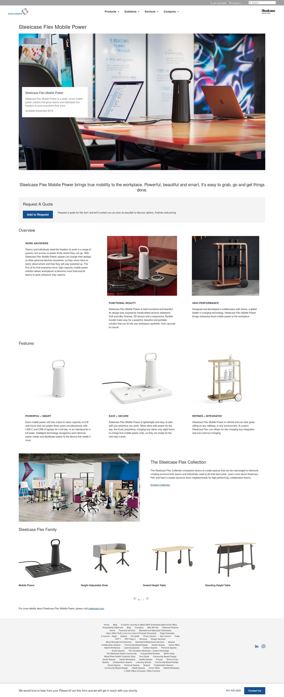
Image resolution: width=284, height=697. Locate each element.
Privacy (159, 659)
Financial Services (127, 630)
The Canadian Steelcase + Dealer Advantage (148, 650)
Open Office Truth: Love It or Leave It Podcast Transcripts (131, 633)
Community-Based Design (136, 644)
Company (170, 11)
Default (123, 636)
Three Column (149, 636)
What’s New (169, 653)
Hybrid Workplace (112, 647)
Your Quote (144, 656)
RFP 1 (118, 638)
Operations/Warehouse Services (149, 641)
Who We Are (152, 627)
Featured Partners (170, 627)
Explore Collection (160, 484)
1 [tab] (139, 599)
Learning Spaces (131, 647)
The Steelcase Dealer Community (121, 653)
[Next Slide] (147, 598)
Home (106, 624)
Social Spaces (118, 650)
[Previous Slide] (135, 598)
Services (150, 11)
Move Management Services (118, 641)
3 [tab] (143, 599)
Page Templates (167, 633)
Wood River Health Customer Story (119, 656)
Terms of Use (172, 659)
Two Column (165, 636)
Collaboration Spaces (111, 644)
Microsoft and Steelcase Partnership (155, 630)
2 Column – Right (109, 636)
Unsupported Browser (150, 653)
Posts (177, 636)
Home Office (174, 644)
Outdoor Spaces (150, 647)
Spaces (171, 641)
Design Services (158, 638)
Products (110, 11)
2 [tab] (141, 599)
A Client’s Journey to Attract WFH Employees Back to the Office (149, 624)
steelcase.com (96, 608)
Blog (115, 624)
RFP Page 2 (130, 638)
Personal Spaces (169, 647)
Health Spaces (158, 644)
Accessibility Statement (113, 627)
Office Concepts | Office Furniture (145, 670)
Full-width (135, 636)
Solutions (130, 11)
